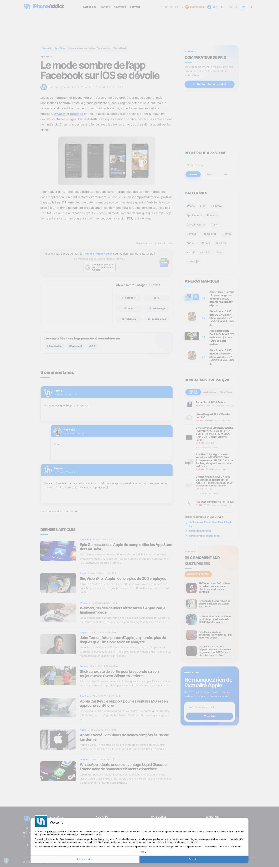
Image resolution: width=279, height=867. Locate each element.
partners (51, 831)
